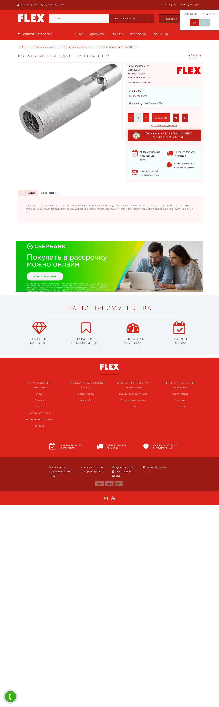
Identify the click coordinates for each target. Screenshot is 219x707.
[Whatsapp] (144, 471)
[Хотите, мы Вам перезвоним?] (10, 696)
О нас (79, 34)
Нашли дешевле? (138, 96)
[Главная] (22, 47)
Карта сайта (86, 400)
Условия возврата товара (39, 419)
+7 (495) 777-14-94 (94, 467)
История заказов (179, 393)
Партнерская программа (133, 400)
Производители (133, 387)
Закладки (180, 400)
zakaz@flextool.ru (156, 467)
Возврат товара (86, 393)
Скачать (117, 34)
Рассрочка (138, 34)
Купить (163, 117)
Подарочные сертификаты (133, 393)
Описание (28, 192)
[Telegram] (150, 471)
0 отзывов (193, 58)
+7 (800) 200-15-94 (94, 471)
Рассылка (180, 406)
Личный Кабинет (180, 387)
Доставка (97, 34)
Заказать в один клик (165, 125)
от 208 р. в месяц (168, 135)
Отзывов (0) (50, 192)
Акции (133, 406)
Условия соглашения (39, 412)
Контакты (161, 34)
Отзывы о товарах (39, 387)
